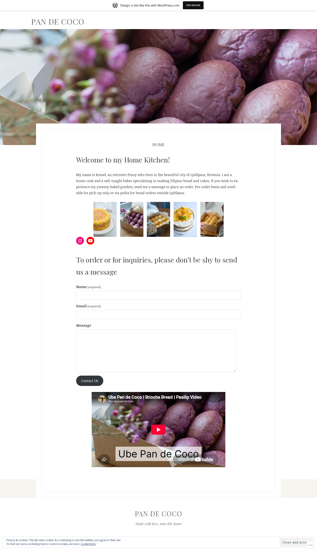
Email (88, 306)
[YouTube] (90, 241)
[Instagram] (80, 241)
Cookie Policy (88, 544)
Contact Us (89, 380)
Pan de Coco (57, 21)
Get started (193, 5)
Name (88, 286)
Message (83, 325)
